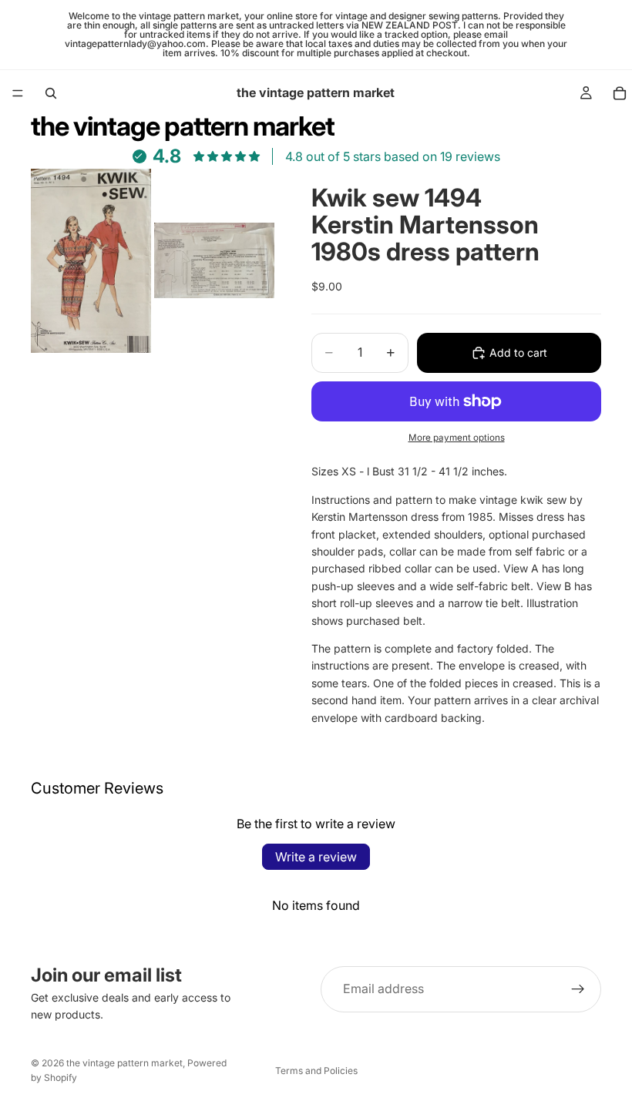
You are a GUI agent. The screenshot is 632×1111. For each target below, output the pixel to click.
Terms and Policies (316, 1070)
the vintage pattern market (124, 1063)
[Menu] (17, 93)
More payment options (456, 437)
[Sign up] (578, 989)
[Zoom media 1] (91, 261)
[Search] (51, 93)
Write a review (316, 856)
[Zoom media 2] (214, 261)
